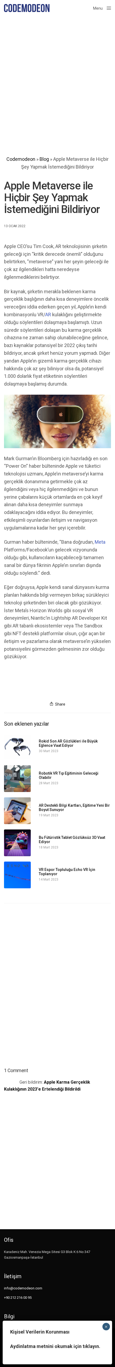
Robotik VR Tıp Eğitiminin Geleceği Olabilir (68, 775)
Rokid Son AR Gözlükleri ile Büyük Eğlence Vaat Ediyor (68, 743)
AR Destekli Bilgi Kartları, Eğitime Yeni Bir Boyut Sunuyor (74, 808)
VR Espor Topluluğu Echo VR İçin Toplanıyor (67, 872)
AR (48, 314)
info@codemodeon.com (23, 1288)
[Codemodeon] (26, 8)
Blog (44, 159)
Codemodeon (20, 159)
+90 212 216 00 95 (18, 1298)
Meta (100, 542)
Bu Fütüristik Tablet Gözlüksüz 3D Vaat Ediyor (72, 840)
